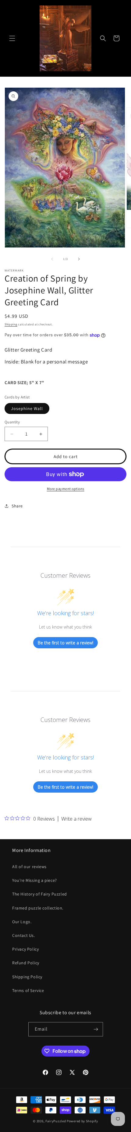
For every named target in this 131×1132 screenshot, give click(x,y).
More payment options (65, 488)
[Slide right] (79, 259)
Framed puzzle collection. (37, 908)
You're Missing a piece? (34, 880)
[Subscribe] (96, 1029)
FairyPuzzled (55, 1121)
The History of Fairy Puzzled (39, 894)
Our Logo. (21, 921)
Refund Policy (25, 963)
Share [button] (17, 506)
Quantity (12, 422)
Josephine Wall (27, 408)
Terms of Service (28, 990)
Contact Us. (23, 935)
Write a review (76, 819)
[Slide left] (52, 259)
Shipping (11, 324)
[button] (12, 38)
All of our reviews (29, 866)
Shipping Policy (27, 977)
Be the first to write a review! (65, 643)
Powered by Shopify (82, 1121)
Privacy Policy (25, 949)
